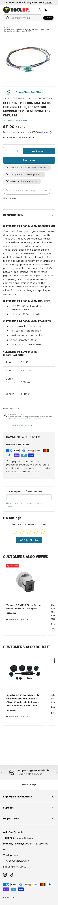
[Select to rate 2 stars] (22, 531)
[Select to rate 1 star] (15, 531)
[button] (46, 9)
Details (48, 2)
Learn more (12, 507)
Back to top (29, 784)
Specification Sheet (20, 425)
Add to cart (38, 151)
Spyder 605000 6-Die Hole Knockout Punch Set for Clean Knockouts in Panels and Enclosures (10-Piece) (22, 700)
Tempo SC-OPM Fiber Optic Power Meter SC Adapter (23, 607)
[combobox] (22, 17)
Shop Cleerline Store (29, 92)
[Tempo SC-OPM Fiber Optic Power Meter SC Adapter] (24, 582)
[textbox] (29, 497)
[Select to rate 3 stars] (29, 531)
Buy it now (29, 160)
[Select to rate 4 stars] (35, 531)
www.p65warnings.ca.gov (31, 418)
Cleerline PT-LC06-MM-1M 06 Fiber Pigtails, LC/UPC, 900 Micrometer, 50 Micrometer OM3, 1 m (26, 30)
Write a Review (29, 540)
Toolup (12, 897)
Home (5, 27)
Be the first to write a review (15, 120)
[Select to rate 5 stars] (42, 531)
